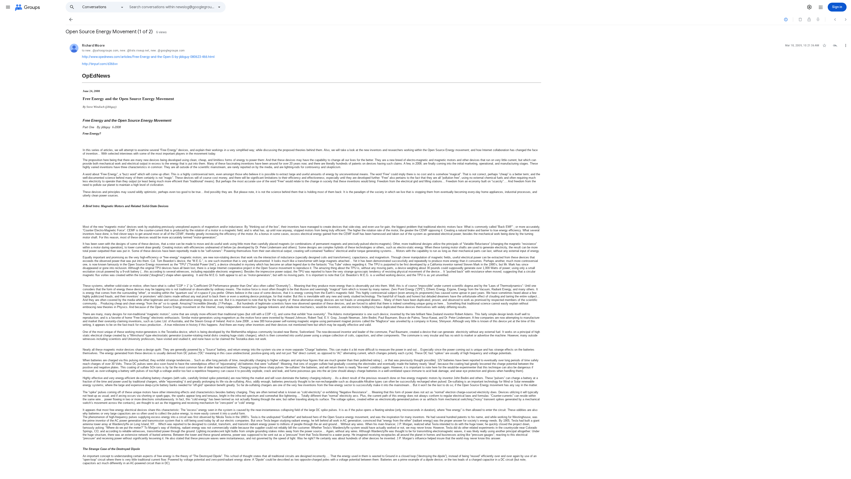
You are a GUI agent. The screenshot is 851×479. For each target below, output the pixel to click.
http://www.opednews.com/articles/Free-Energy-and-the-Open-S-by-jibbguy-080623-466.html (148, 57)
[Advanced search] (219, 7)
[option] (103, 7)
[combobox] (172, 7)
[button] (8, 7)
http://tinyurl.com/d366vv (100, 64)
